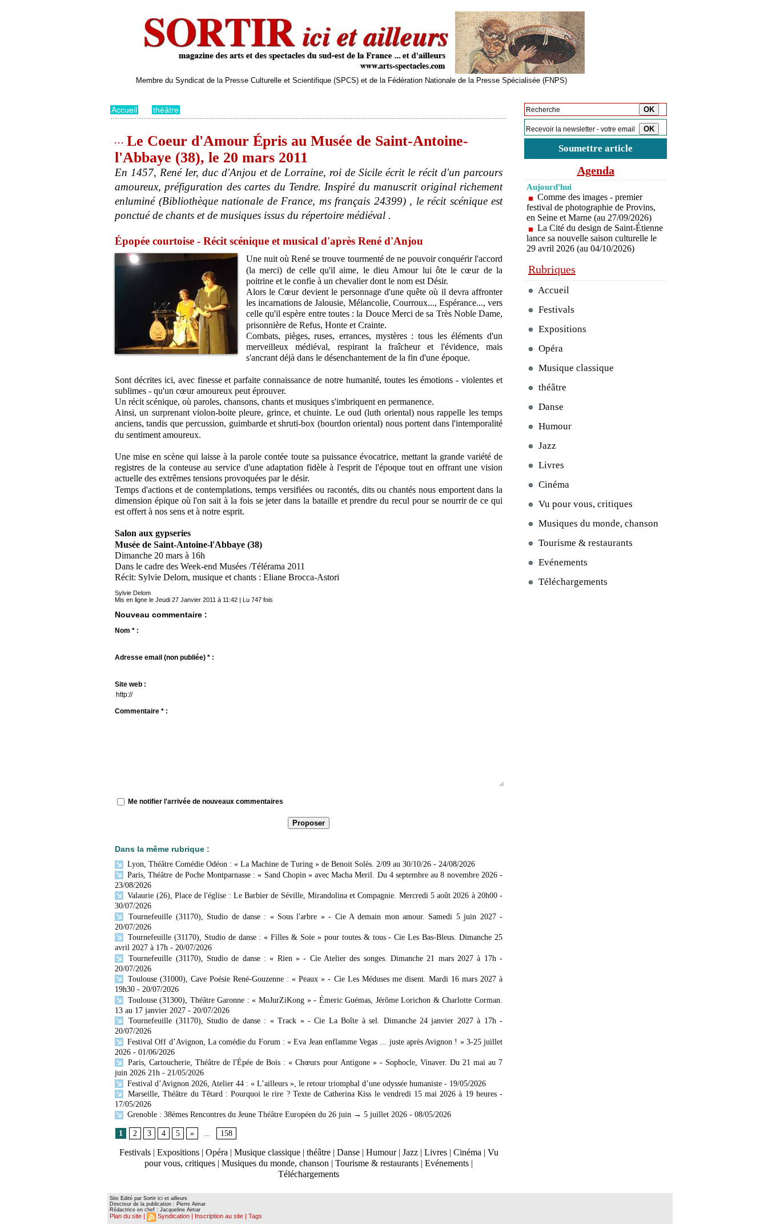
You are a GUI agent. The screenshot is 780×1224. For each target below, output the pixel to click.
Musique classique (267, 1152)
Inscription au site (219, 1216)
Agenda (595, 170)
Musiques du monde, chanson (275, 1163)
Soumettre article (595, 148)
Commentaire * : (141, 711)
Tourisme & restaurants (377, 1163)
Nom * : (127, 631)
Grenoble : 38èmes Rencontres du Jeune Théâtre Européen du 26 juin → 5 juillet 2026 (266, 1114)
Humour (381, 1152)
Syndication (174, 1216)
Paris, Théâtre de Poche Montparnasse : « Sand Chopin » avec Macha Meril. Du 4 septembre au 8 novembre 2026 (311, 875)
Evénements (447, 1163)
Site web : (130, 684)
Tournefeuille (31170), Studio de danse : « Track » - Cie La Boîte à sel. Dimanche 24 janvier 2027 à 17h (310, 1020)
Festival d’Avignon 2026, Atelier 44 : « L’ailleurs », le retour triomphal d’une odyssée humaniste (283, 1083)
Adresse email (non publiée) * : (164, 657)
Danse (348, 1152)
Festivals (135, 1152)
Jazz (410, 1152)
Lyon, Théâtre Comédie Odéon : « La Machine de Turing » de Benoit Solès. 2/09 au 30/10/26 (278, 864)
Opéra (217, 1152)
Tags (255, 1216)
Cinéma (467, 1152)
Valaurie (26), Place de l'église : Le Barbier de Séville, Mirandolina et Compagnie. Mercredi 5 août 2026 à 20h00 (311, 895)
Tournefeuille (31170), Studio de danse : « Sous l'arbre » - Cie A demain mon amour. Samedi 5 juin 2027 (310, 916)
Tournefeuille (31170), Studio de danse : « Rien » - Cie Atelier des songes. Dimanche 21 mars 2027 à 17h (310, 958)
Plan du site (126, 1216)
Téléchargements (308, 1174)
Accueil (124, 109)
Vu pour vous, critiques (584, 504)
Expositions (178, 1152)
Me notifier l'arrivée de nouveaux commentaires (205, 802)
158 (226, 1133)
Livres (435, 1152)
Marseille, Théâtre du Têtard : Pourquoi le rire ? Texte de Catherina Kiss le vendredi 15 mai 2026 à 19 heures (311, 1094)
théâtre (166, 109)
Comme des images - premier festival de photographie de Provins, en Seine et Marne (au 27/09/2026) (591, 207)
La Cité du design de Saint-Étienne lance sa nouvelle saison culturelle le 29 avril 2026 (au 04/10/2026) (594, 238)
